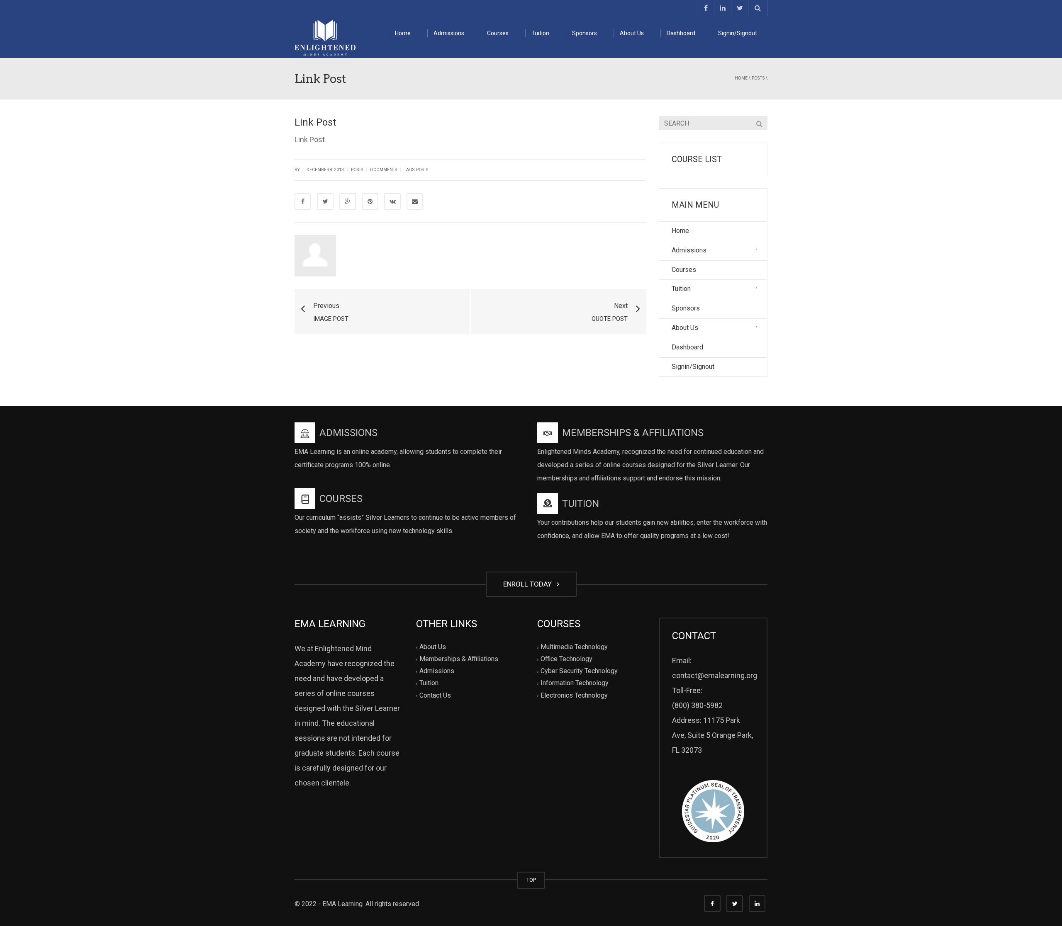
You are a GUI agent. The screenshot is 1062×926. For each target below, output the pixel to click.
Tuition (540, 33)
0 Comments (383, 169)
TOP (531, 880)
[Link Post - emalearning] (325, 37)
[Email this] (415, 201)
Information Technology (575, 683)
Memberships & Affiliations (458, 659)
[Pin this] (370, 201)
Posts (758, 78)
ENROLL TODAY (529, 584)
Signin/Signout (737, 33)
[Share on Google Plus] (347, 201)
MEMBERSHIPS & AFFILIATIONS (633, 433)
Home (403, 33)
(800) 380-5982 (697, 705)
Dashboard (681, 33)
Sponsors (584, 33)
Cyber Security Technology (579, 671)
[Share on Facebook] (303, 201)
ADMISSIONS (348, 433)
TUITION (580, 503)
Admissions (449, 33)
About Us (632, 33)
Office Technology (566, 659)
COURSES (341, 498)
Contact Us (435, 695)
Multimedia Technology (574, 647)
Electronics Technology (574, 695)
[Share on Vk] (392, 201)
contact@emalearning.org (714, 675)
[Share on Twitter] (325, 201)
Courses (498, 33)
